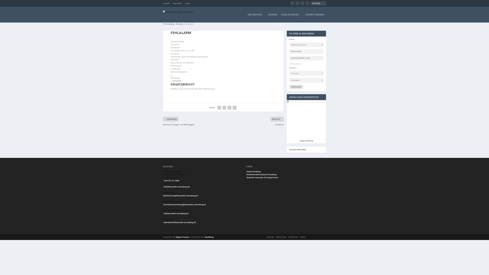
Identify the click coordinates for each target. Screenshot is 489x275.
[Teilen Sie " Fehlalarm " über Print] (234, 107)
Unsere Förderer (314, 15)
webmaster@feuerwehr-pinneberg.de (179, 222)
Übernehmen (296, 87)
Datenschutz (281, 237)
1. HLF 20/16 (176, 81)
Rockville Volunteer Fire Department (262, 177)
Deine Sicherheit (290, 15)
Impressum (293, 237)
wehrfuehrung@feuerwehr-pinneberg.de (180, 195)
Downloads (177, 3)
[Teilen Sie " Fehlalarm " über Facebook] (219, 107)
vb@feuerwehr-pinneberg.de (175, 213)
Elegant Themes (182, 237)
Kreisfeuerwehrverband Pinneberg (261, 174)
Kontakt (166, 3)
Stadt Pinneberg (253, 171)
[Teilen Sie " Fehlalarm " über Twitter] (224, 107)
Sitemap (270, 237)
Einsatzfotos (296, 64)
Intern (187, 3)
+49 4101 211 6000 (171, 180)
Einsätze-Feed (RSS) (297, 149)
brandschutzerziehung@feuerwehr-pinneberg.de (184, 204)
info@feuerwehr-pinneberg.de (176, 186)
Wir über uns (255, 15)
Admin (303, 237)
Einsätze (272, 15)
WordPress (209, 237)
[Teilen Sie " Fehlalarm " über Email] (229, 107)
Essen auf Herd (306, 141)
